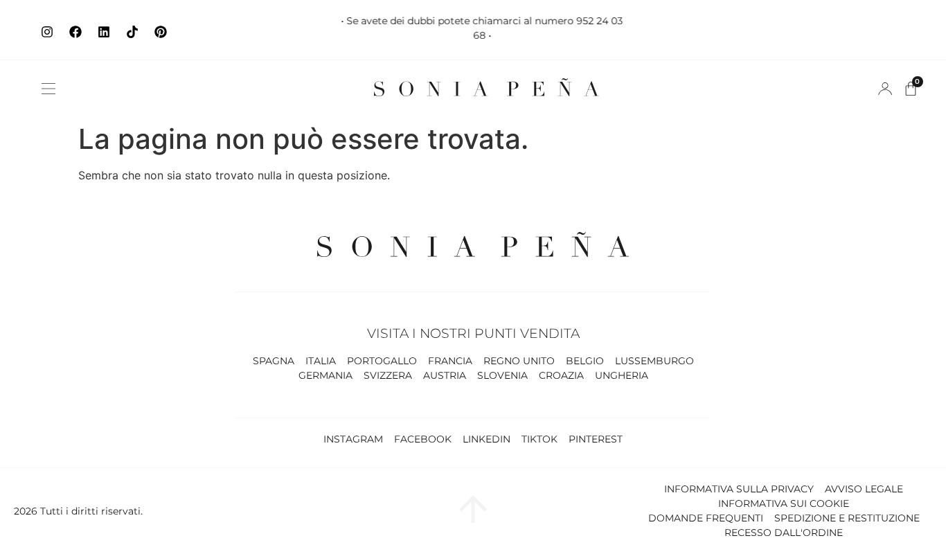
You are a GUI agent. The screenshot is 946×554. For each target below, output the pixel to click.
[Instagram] (47, 31)
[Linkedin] (103, 31)
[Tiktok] (132, 31)
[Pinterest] (160, 31)
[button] (48, 88)
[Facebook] (75, 31)
